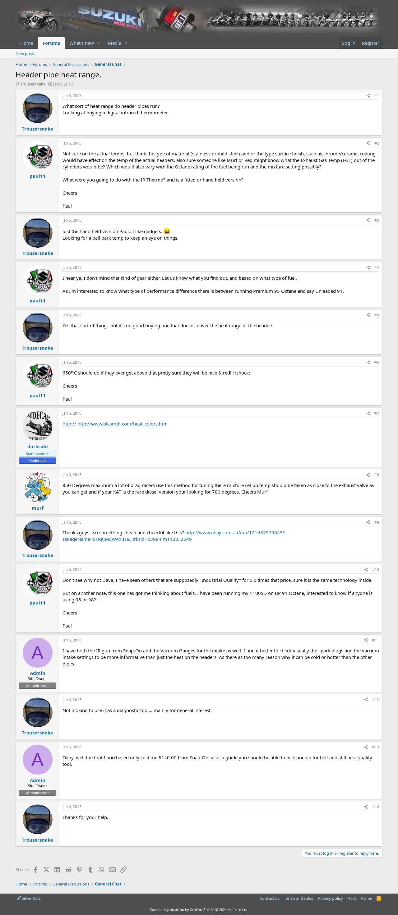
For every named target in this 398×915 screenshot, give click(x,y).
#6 (376, 362)
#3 (376, 220)
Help (351, 898)
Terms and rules (298, 898)
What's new (81, 43)
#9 (376, 522)
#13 (375, 747)
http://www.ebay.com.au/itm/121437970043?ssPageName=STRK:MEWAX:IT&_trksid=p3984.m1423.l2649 (173, 535)
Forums (51, 43)
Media (114, 43)
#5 (376, 315)
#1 (376, 95)
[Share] (368, 95)
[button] (99, 43)
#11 (375, 640)
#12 (375, 699)
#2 (376, 143)
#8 (376, 474)
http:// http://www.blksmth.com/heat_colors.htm (115, 424)
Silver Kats (31, 898)
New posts (25, 53)
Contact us (270, 898)
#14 (375, 806)
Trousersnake (33, 84)
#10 (375, 569)
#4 (376, 267)
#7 (376, 413)
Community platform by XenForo (199, 909)
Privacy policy (330, 898)
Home (26, 43)
